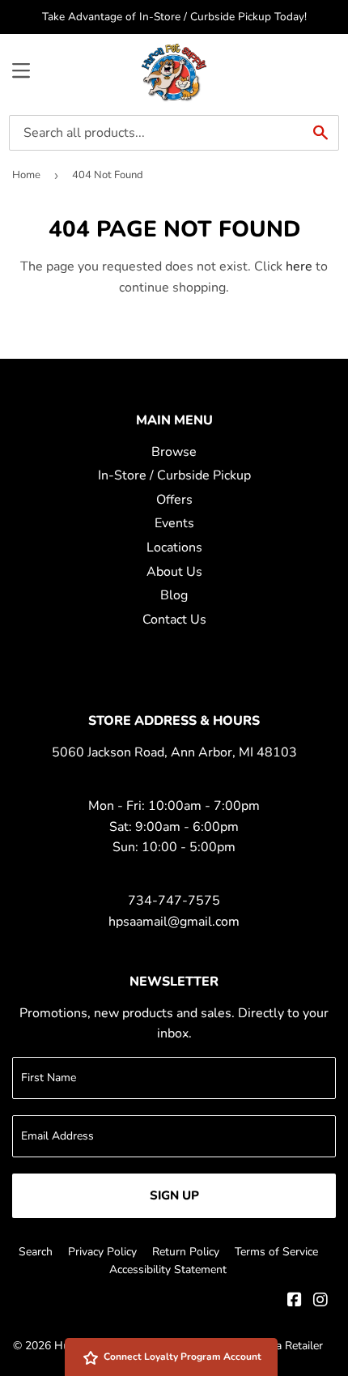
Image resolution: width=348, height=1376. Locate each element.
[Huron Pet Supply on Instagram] (320, 1301)
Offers (174, 500)
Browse (174, 452)
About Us (174, 572)
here (299, 266)
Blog (174, 595)
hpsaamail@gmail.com (174, 922)
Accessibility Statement (168, 1269)
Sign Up (174, 1195)
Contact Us (174, 619)
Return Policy (185, 1251)
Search (36, 1251)
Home (26, 175)
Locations (174, 547)
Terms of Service (276, 1251)
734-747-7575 (174, 901)
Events (174, 523)
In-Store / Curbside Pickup (174, 475)
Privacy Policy (102, 1251)
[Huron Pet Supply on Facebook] (294, 1301)
